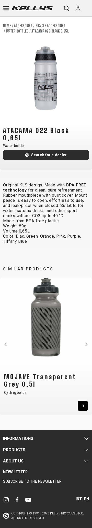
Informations (18, 438)
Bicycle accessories (50, 26)
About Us (13, 461)
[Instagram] (6, 499)
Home (7, 26)
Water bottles (17, 31)
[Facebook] (17, 499)
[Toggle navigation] (6, 8)
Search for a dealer (49, 155)
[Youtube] (28, 499)
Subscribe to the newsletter (32, 481)
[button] (6, 344)
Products (14, 449)
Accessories (23, 26)
